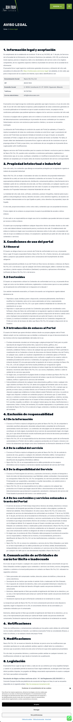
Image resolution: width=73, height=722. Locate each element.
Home (5, 29)
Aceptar (36, 704)
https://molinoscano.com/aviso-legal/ (36, 71)
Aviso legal (48, 719)
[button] (70, 688)
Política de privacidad (38, 719)
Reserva (56, 6)
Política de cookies (27, 719)
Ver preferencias (36, 715)
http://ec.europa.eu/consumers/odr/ (38, 684)
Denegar (36, 710)
